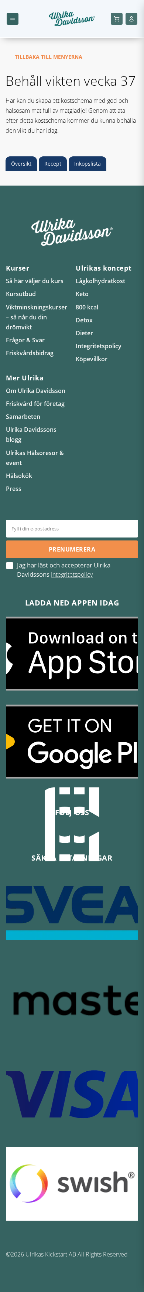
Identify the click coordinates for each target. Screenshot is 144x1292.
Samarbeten (23, 417)
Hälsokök (19, 476)
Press (13, 489)
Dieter (84, 333)
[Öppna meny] (12, 19)
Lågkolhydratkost (100, 281)
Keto (82, 294)
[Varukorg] (117, 19)
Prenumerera (72, 549)
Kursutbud (21, 294)
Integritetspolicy (98, 346)
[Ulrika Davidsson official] (64, 830)
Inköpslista (87, 163)
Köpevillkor (91, 359)
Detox (84, 320)
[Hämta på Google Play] (72, 747)
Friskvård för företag (35, 404)
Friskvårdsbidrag (30, 353)
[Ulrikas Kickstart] (79, 830)
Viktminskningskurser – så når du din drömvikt (36, 317)
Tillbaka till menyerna (48, 56)
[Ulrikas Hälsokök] (94, 830)
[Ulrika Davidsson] (50, 830)
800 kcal (87, 307)
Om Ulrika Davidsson (35, 391)
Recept (52, 163)
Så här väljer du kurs (35, 281)
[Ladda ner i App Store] (72, 659)
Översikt (21, 163)
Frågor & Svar (25, 340)
